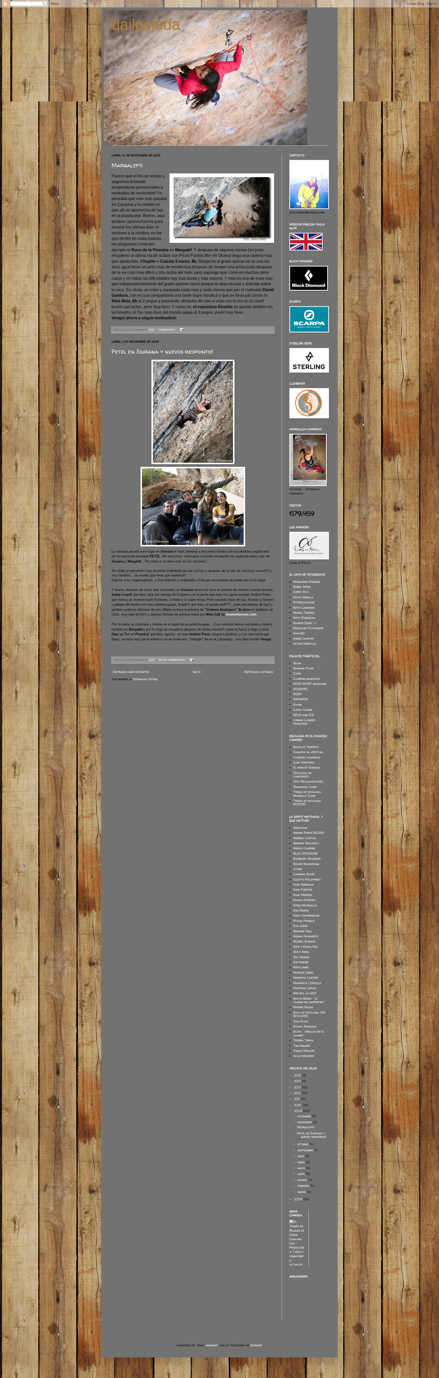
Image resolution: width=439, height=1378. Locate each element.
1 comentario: (167, 329)
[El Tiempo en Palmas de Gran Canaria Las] (297, 1264)
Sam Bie (299, 633)
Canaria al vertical (308, 752)
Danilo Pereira (304, 900)
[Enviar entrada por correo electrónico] (181, 329)
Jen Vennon (301, 957)
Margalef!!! (127, 165)
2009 (298, 1111)
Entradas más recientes (131, 672)
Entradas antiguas (258, 672)
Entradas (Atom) (145, 679)
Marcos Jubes (303, 972)
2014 (298, 1081)
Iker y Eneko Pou (305, 946)
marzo (302, 1180)
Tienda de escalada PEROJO (307, 802)
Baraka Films (303, 668)
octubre (303, 1144)
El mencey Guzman (306, 767)
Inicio (196, 672)
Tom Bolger (301, 1045)
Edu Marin (301, 910)
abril (301, 1174)
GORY (297, 694)
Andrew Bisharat (306, 843)
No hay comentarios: (172, 659)
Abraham (300, 827)
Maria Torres (303, 612)
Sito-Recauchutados (308, 781)
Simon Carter (303, 638)
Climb (297, 673)
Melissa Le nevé (304, 993)
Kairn (297, 704)
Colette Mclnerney (307, 879)
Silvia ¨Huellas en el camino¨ (308, 1033)
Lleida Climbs (302, 709)
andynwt (212, 1345)
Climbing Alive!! (304, 874)
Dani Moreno (302, 895)
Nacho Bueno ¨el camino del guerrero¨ (309, 1000)
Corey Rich (301, 592)
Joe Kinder (300, 962)
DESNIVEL (300, 689)
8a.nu (297, 663)
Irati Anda (301, 952)
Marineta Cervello (307, 983)
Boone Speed (302, 587)
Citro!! (297, 869)
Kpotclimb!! (301, 967)
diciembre (304, 1116)
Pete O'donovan (304, 618)
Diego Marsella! (305, 905)
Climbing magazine (306, 678)
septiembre (305, 1150)
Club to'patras (303, 762)
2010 (298, 1105)
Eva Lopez (300, 926)
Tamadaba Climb (305, 787)
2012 (298, 1093)
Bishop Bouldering (306, 864)
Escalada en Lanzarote (302, 774)
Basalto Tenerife (306, 747)
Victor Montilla (304, 643)
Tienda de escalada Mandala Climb (307, 794)
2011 (297, 1099)
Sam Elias (300, 1021)
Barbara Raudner (307, 858)
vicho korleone (303, 1056)
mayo (301, 1168)
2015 (298, 1075)
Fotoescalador (304, 602)
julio (301, 1156)
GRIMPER (300, 699)
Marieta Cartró (305, 977)
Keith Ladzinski (304, 607)
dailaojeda (146, 24)
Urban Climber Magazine (304, 722)
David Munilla (303, 597)
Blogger (256, 1345)
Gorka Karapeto (305, 936)
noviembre (305, 1122)
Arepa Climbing (304, 848)
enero (302, 1192)
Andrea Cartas (304, 838)
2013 (298, 1087)
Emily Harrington (306, 915)
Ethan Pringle (304, 921)
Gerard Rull (302, 931)
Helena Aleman (304, 941)
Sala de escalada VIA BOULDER (309, 1014)
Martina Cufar (304, 988)
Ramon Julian (303, 1007)
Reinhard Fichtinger (308, 628)
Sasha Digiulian (304, 1026)
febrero (303, 1186)
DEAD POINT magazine (309, 684)
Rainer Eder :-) (304, 623)
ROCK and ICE (303, 715)
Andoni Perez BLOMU (308, 833)
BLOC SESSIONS (305, 853)
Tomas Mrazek (304, 1051)
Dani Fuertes (302, 889)
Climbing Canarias (306, 757)
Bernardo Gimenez (306, 581)
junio (301, 1162)
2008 (298, 1199)
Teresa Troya (303, 1040)
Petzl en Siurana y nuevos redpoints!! (162, 351)
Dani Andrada (303, 884)
